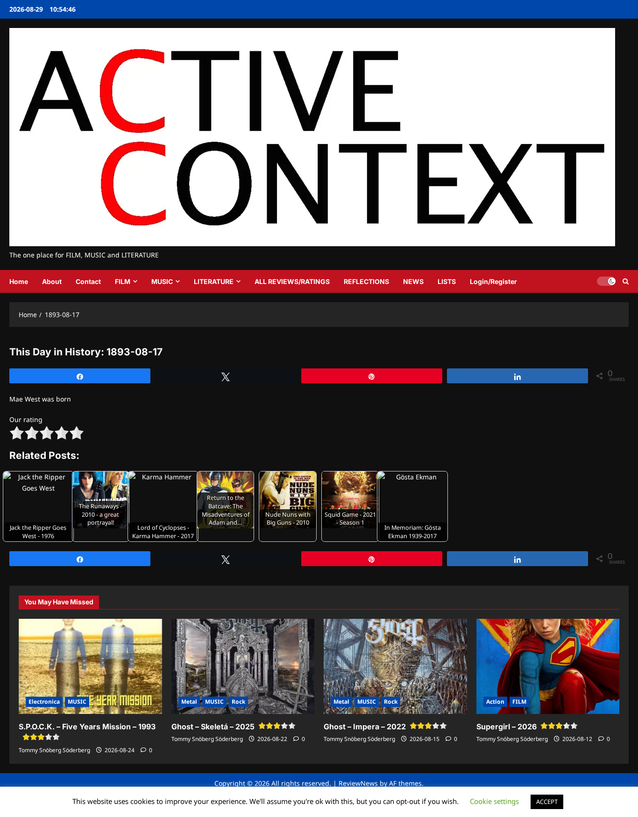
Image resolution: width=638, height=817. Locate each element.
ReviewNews (358, 783)
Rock (238, 702)
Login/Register (493, 281)
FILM (122, 281)
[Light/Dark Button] (606, 281)
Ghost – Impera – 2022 (365, 726)
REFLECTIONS (366, 281)
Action (495, 702)
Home (18, 281)
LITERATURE (214, 281)
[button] (626, 281)
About (52, 281)
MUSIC (162, 281)
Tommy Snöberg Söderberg (54, 750)
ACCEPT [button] (547, 801)
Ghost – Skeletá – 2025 (213, 726)
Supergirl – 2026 (506, 726)
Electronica (44, 702)
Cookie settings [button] (494, 801)
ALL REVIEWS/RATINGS (292, 281)
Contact (88, 281)
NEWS (413, 281)
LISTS (447, 281)
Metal (189, 702)
